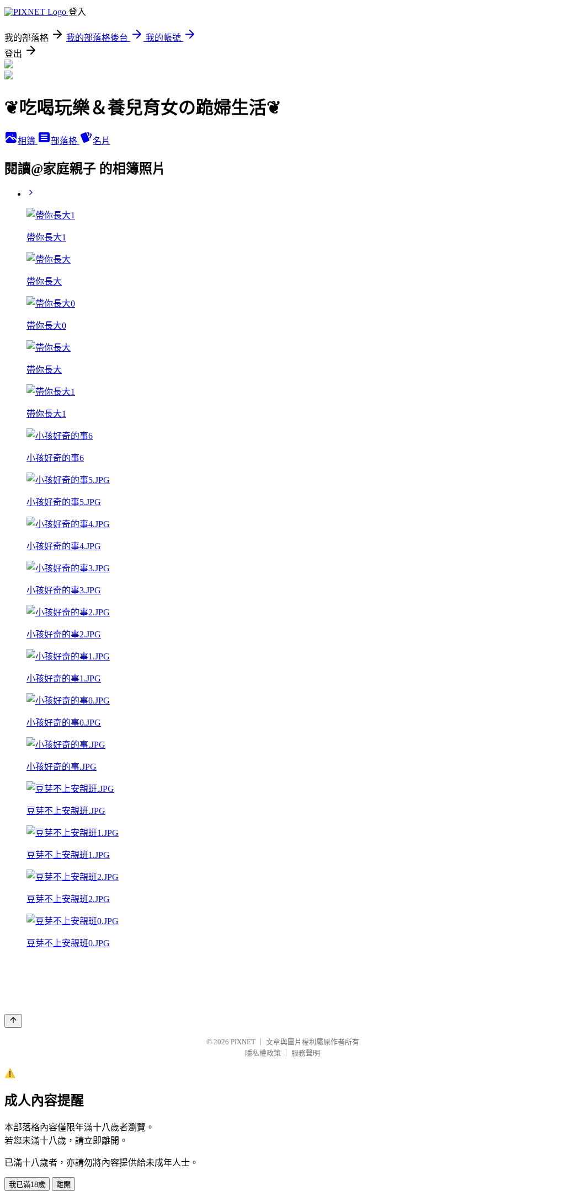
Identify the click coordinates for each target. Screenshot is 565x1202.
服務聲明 (305, 1053)
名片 (101, 141)
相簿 (28, 141)
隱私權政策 (263, 1053)
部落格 (65, 141)
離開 (63, 1184)
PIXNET (243, 1042)
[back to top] (13, 1021)
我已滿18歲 (27, 1184)
